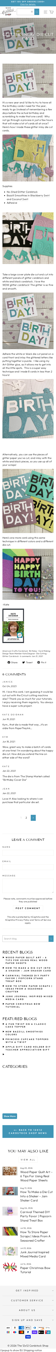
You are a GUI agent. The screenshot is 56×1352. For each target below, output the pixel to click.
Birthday (33, 651)
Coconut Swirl (20, 199)
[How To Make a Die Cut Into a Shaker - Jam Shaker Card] (10, 1191)
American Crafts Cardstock (15, 651)
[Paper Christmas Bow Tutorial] (10, 1267)
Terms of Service (42, 919)
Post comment (28, 908)
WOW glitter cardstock (15, 285)
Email (6, 861)
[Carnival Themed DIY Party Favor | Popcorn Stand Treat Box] (10, 1211)
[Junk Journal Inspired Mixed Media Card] (10, 1251)
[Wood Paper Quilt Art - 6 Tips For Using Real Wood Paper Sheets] (10, 1171)
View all (28, 1159)
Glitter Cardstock (10, 656)
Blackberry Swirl (40, 195)
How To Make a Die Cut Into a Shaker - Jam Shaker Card (28, 969)
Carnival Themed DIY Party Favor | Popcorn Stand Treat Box (28, 978)
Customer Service (27, 1300)
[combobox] (28, 12)
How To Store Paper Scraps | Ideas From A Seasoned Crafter (29, 989)
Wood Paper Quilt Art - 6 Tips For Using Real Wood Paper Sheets (27, 960)
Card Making (44, 651)
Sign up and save (27, 1320)
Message (9, 875)
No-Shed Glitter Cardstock (22, 191)
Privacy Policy (22, 919)
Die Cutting (41, 653)
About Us (27, 1310)
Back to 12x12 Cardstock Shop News (28, 1131)
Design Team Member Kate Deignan (18, 653)
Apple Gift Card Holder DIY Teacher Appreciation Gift (28, 1048)
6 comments (25, 656)
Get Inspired (27, 1290)
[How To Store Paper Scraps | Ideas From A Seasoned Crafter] (10, 1231)
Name (6, 847)
